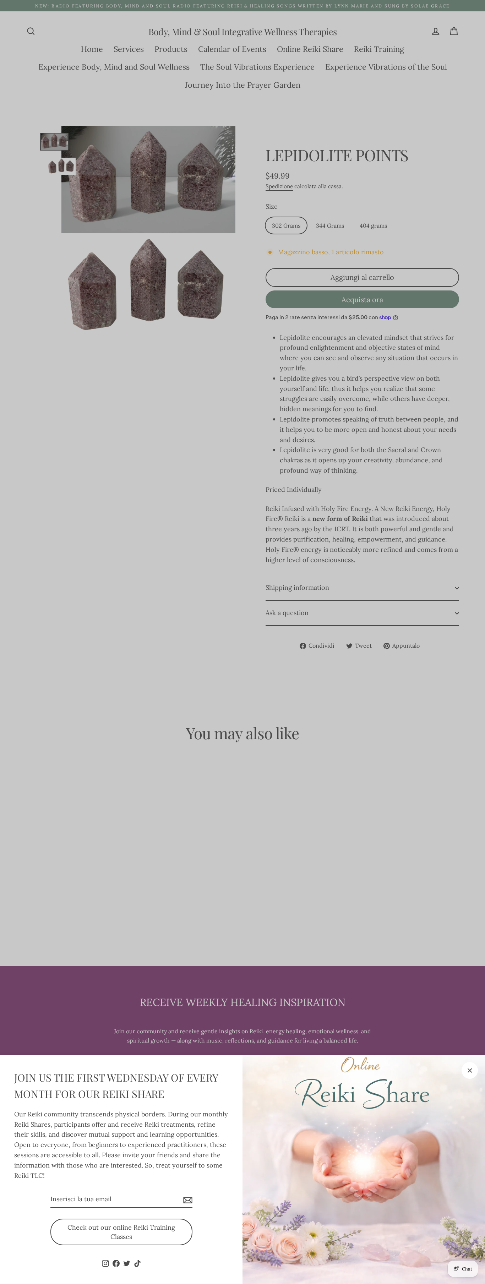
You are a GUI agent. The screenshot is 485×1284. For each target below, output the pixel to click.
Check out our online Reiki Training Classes (121, 1232)
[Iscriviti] (186, 1199)
